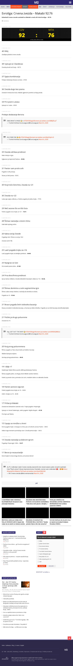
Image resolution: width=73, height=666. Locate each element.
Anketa (39, 532)
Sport (25, 7)
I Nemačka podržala (8, 599)
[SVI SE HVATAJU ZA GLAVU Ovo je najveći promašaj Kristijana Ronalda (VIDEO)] (60, 518)
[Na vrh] (69, 638)
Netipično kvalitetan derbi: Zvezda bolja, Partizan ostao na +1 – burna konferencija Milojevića (14, 538)
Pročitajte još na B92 (9, 578)
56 (3, 558)
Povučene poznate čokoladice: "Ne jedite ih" (15, 624)
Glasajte (42, 566)
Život (45, 7)
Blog (13, 645)
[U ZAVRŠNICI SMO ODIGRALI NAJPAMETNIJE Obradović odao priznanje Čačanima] (13, 497)
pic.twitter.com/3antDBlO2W (36, 471)
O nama (17, 645)
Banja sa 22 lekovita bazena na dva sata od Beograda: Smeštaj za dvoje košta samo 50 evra (16, 602)
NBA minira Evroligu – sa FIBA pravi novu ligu (15, 627)
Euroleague (33, 7)
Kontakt (21, 651)
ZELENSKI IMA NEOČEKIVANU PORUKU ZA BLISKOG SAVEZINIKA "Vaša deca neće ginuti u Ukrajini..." (37, 502)
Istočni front (16, 7)
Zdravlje (51, 7)
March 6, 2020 (43, 123)
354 (4, 541)
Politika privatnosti (47, 651)
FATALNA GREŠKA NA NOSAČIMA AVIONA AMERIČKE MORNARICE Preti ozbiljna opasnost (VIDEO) (60, 503)
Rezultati (51, 566)
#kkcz (65, 469)
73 (3, 547)
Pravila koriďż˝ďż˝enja (36, 651)
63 (3, 554)
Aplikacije (8, 645)
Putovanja (60, 7)
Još (36, 483)
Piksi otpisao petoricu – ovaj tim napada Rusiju (15, 556)
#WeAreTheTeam (20, 471)
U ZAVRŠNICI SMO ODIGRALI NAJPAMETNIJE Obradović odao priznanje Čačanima (12, 502)
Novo (3, 7)
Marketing (15, 651)
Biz (40, 7)
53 (3, 564)
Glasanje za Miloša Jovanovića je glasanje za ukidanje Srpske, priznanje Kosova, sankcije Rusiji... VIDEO (15, 607)
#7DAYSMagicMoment (31, 121)
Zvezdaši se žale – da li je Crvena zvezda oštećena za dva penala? (14, 551)
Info (8, 7)
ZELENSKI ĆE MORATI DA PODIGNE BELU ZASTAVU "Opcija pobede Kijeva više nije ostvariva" (37, 522)
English (22, 645)
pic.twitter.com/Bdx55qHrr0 (45, 137)
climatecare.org (30, 660)
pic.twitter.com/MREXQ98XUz (50, 332)
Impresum (26, 651)
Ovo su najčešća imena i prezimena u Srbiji (14, 612)
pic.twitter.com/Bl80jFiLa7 (48, 121)
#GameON (10, 471)
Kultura (68, 7)
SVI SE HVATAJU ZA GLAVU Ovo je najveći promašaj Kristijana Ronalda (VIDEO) (60, 522)
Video (3, 645)
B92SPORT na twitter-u (43, 572)
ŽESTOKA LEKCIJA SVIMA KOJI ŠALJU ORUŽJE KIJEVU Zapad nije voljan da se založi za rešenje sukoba (13, 522)
